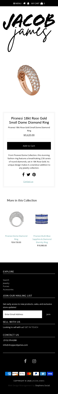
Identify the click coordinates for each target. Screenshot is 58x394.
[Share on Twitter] (28, 175)
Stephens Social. (42, 385)
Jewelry (6, 283)
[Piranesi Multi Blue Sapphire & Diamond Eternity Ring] (42, 219)
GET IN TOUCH (31, 327)
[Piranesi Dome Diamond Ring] (16, 219)
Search (6, 280)
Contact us (28, 181)
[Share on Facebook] (23, 175)
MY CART (38, 3)
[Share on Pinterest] (34, 175)
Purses (6, 286)
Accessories (8, 289)
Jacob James (38, 381)
